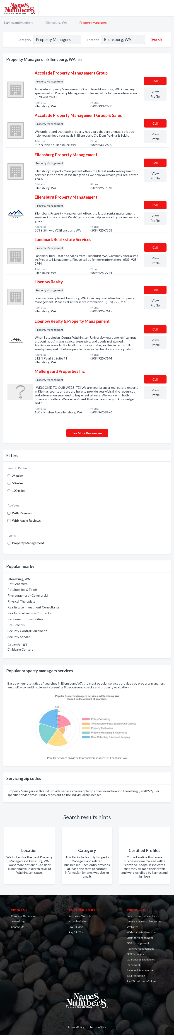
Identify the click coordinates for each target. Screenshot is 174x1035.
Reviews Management (140, 948)
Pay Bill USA (76, 927)
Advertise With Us (80, 916)
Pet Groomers (17, 584)
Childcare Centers (20, 649)
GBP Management (138, 943)
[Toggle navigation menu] (168, 7)
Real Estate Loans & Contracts (29, 613)
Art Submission (78, 921)
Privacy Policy (76, 1027)
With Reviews (22, 513)
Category (24, 40)
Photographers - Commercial (27, 595)
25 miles (18, 476)
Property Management (28, 543)
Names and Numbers (18, 22)
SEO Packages (135, 954)
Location (93, 40)
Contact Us (17, 927)
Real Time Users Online (141, 981)
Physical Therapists (21, 601)
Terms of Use (98, 1027)
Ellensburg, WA (56, 22)
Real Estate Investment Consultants (33, 607)
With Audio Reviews (26, 520)
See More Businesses (87, 433)
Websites (132, 927)
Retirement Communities (25, 619)
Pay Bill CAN (76, 932)
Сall (155, 81)
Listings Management (140, 937)
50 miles (18, 483)
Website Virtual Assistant (142, 932)
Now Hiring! (18, 921)
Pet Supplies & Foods (22, 589)
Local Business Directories (143, 916)
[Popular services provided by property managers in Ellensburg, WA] (87, 723)
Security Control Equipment (27, 631)
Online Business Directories (144, 921)
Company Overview (23, 916)
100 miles (18, 490)
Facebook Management (141, 970)
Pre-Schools (16, 625)
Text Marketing (136, 975)
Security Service (18, 637)
